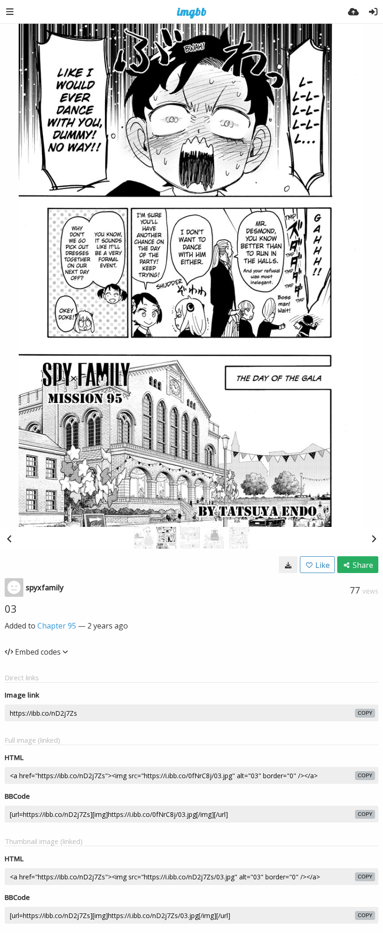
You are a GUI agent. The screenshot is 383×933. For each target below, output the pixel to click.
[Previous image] (9, 538)
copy (365, 713)
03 (11, 608)
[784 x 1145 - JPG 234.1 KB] (288, 564)
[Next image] (373, 538)
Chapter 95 (56, 626)
